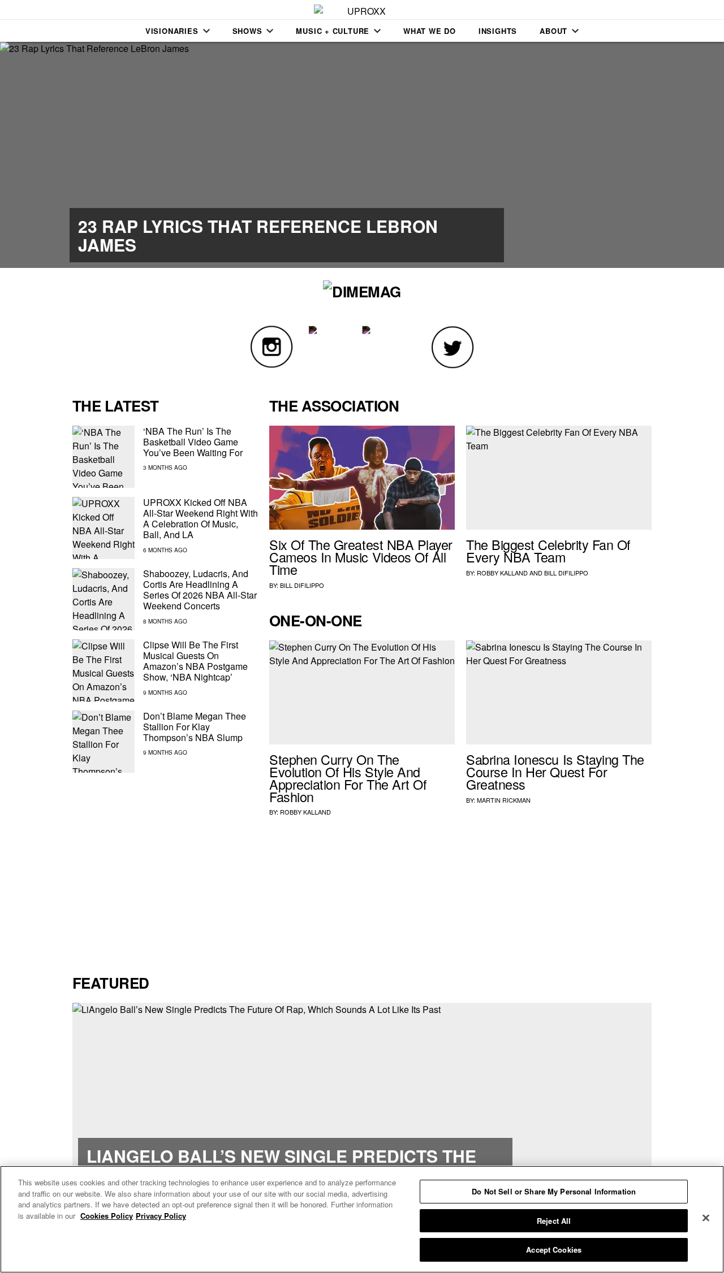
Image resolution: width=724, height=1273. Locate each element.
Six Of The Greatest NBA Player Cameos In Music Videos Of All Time (361, 557)
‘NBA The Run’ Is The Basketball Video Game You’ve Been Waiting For (193, 442)
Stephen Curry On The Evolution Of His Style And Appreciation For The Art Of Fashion (347, 778)
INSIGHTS (498, 30)
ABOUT (553, 30)
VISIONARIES (172, 30)
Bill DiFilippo (302, 585)
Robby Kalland (502, 572)
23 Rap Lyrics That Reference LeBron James (258, 235)
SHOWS (247, 30)
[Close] (705, 1218)
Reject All (554, 1220)
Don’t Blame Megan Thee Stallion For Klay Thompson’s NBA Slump (194, 726)
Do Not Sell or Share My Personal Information (554, 1191)
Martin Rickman (504, 799)
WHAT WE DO (429, 30)
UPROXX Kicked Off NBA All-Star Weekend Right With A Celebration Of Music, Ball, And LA (200, 519)
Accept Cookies (553, 1249)
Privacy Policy (161, 1215)
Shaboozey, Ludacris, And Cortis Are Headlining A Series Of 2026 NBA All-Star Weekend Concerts (200, 590)
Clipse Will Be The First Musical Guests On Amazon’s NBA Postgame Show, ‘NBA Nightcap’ (195, 661)
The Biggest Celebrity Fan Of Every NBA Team (548, 550)
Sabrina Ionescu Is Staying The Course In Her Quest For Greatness (555, 772)
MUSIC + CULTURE (332, 30)
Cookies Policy (106, 1215)
